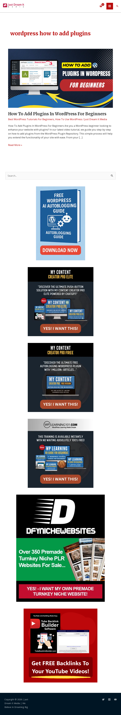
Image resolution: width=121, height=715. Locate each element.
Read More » (15, 145)
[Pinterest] (109, 699)
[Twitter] (103, 699)
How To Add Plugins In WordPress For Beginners (57, 113)
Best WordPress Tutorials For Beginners (31, 119)
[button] (117, 6)
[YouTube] (115, 699)
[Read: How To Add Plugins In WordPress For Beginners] (60, 78)
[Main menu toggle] (109, 6)
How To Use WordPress (68, 119)
